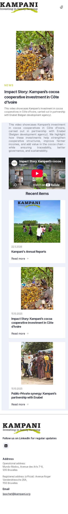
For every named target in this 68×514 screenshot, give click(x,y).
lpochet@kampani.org (16, 494)
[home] (19, 7)
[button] (61, 7)
